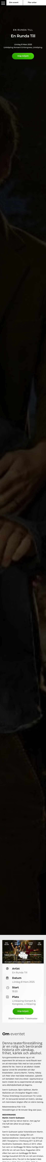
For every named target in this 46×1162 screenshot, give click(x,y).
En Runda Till (23, 30)
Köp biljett (23, 56)
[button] (3, 3)
